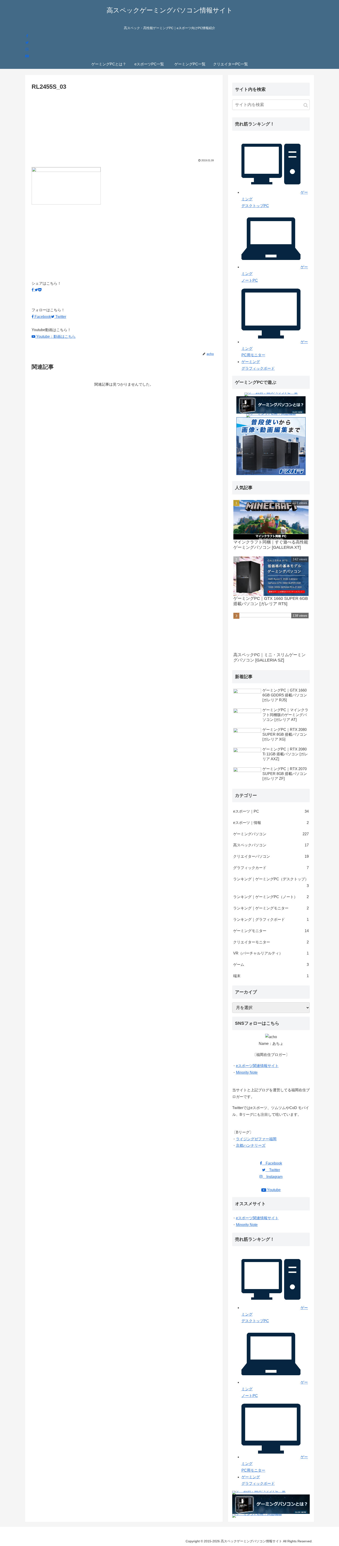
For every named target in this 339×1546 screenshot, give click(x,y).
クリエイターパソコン (271, 856)
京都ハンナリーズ (250, 1145)
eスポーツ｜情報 (271, 823)
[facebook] (27, 36)
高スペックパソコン (271, 845)
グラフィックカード (271, 868)
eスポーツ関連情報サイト (257, 1066)
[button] (306, 105)
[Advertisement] (124, 126)
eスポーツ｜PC (271, 811)
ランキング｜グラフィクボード (271, 919)
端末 (271, 976)
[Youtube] (27, 56)
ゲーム (271, 965)
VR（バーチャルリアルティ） (271, 953)
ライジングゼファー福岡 (256, 1139)
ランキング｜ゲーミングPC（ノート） (271, 897)
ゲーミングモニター (271, 931)
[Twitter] (27, 43)
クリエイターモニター (271, 942)
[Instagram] (27, 49)
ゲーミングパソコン (271, 834)
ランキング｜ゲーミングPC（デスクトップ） (271, 882)
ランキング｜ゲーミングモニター (271, 908)
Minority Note (247, 1072)
